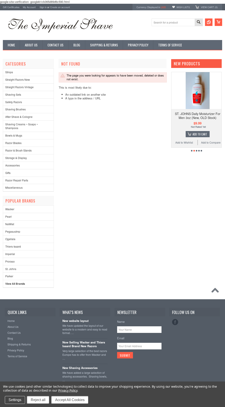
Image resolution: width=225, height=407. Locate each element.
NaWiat (9, 224)
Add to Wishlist (184, 142)
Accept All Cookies (70, 400)
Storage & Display (16, 158)
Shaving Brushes (15, 109)
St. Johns (10, 269)
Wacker (9, 209)
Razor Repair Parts (16, 180)
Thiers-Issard (13, 246)
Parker (9, 276)
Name (121, 321)
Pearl (8, 216)
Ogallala (10, 239)
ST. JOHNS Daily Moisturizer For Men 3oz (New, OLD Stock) (197, 115)
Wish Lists (183, 7)
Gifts (8, 173)
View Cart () (209, 7)
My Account (29, 7)
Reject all (38, 400)
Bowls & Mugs (13, 135)
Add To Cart (199, 134)
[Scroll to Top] (216, 291)
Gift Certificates (11, 7)
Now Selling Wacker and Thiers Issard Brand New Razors (83, 344)
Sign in (43, 7)
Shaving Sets (13, 94)
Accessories (12, 165)
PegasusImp (12, 231)
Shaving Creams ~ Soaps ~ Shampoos (21, 126)
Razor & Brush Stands (18, 150)
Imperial (10, 254)
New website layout (75, 321)
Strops (9, 72)
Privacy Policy (67, 390)
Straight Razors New (17, 79)
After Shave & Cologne (19, 117)
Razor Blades (13, 143)
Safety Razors (13, 102)
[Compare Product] (208, 22)
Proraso (10, 261)
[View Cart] (218, 22)
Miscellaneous (14, 187)
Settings (15, 400)
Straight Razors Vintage (19, 87)
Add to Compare (211, 142)
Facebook (175, 322)
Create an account (60, 7)
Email (120, 338)
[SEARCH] (199, 22)
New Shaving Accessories (80, 368)
